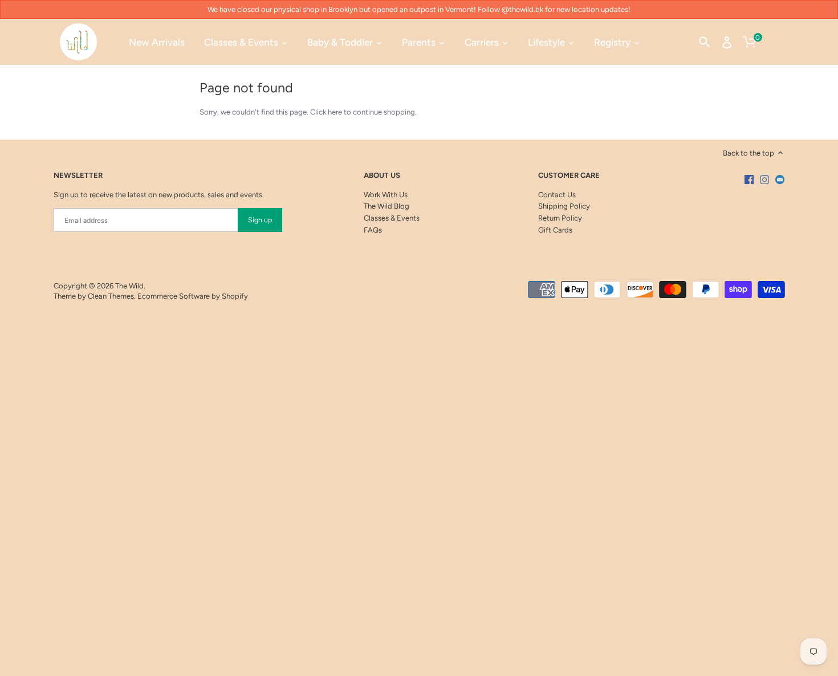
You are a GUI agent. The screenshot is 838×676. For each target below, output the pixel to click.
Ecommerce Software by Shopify (192, 296)
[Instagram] (764, 179)
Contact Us (557, 194)
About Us (382, 175)
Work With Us (386, 194)
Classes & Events (392, 218)
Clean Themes (111, 296)
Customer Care (569, 175)
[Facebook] (749, 179)
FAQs (373, 230)
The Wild (129, 286)
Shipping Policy (564, 206)
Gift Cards (555, 230)
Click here (326, 112)
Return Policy (560, 218)
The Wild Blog (386, 206)
